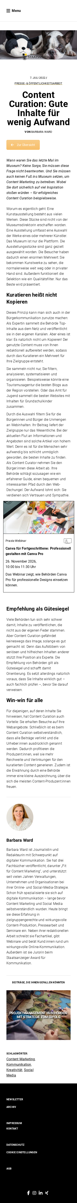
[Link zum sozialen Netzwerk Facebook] (28, 1193)
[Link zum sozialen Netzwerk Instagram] (34, 1193)
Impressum (14, 1123)
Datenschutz (15, 1144)
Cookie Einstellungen (21, 1152)
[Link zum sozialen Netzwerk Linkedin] (41, 1193)
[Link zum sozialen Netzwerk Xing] (46, 1193)
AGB (9, 1168)
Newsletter (14, 1099)
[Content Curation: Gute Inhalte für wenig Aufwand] (38, 817)
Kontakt (12, 1128)
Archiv (11, 1107)
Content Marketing (20, 1059)
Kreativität (14, 1070)
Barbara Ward (41, 131)
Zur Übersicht (26, 145)
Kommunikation (18, 1064)
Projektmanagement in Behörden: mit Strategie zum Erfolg (38, 1015)
